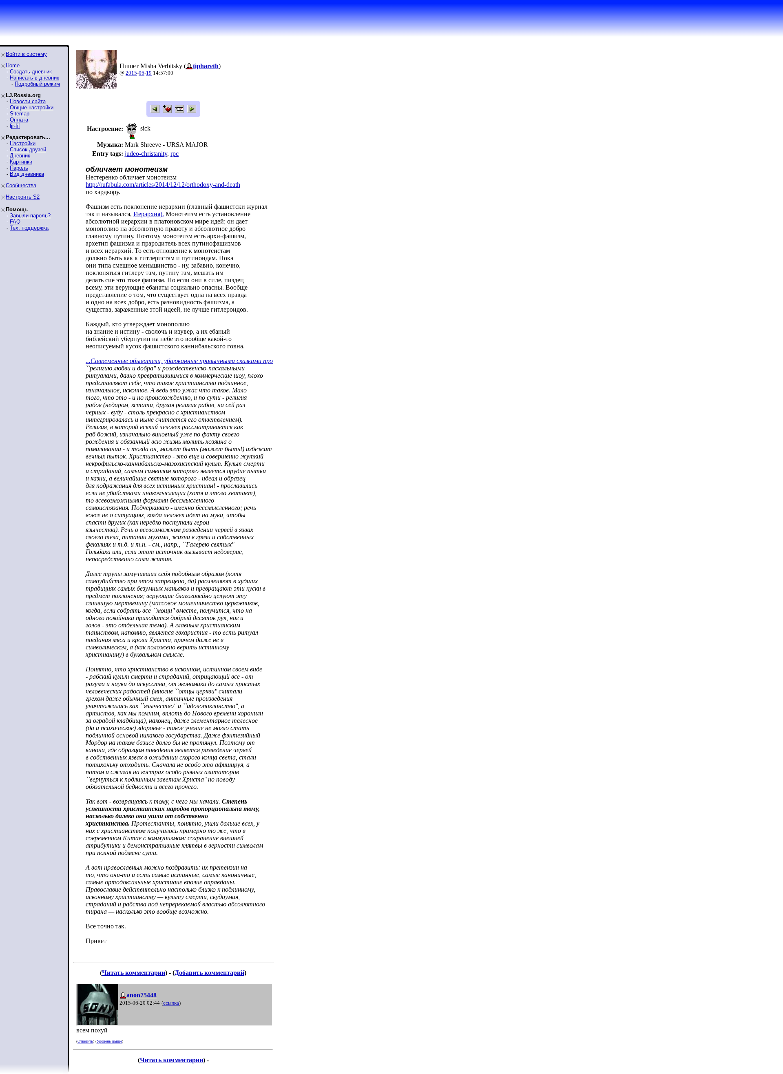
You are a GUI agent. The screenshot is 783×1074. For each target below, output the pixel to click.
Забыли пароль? (30, 216)
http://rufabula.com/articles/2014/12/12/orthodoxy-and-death (163, 184)
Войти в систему (26, 54)
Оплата (19, 120)
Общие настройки (31, 107)
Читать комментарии (133, 972)
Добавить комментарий (209, 972)
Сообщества (21, 185)
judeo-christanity (146, 153)
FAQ (15, 222)
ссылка (171, 1003)
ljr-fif (15, 126)
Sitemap (19, 114)
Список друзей (28, 149)
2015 (131, 73)
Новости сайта (28, 101)
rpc (174, 153)
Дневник (20, 156)
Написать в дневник (34, 78)
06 (141, 73)
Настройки (22, 143)
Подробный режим (37, 84)
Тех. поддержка (29, 228)
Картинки (21, 162)
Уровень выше (109, 1041)
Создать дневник (31, 72)
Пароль (19, 168)
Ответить (85, 1041)
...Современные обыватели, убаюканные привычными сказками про (179, 360)
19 (149, 73)
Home (13, 65)
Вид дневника (27, 174)
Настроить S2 (23, 197)
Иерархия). (148, 213)
